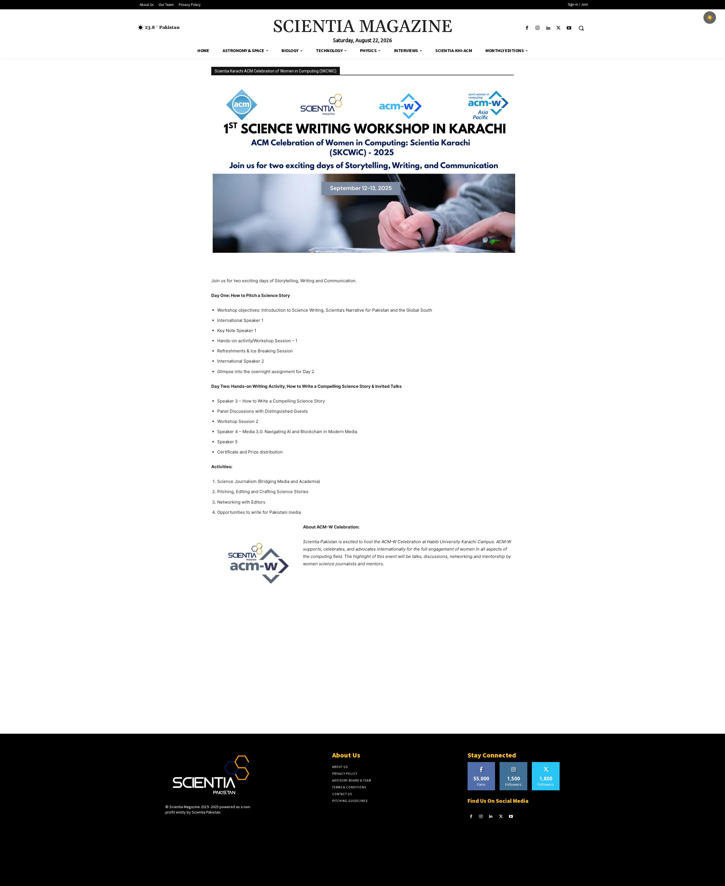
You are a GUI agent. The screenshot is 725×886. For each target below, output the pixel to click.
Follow (513, 764)
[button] (581, 28)
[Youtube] (569, 28)
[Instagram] (537, 28)
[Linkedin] (548, 28)
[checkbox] (709, 17)
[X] (558, 28)
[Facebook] (527, 28)
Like (481, 764)
